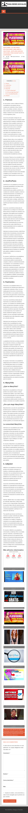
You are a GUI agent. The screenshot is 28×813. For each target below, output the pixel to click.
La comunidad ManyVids (11, 93)
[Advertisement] (14, 21)
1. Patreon (6, 83)
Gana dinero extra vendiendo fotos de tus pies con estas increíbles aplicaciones (13, 734)
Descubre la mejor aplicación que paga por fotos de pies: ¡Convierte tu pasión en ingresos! (13, 730)
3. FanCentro (7, 87)
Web (4, 786)
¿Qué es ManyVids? (10, 90)
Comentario (6, 753)
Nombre (5, 774)
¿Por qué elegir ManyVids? (11, 92)
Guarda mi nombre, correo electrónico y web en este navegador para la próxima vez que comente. (13, 794)
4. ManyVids (7, 88)
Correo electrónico (8, 780)
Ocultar (14, 80)
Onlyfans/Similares (16, 56)
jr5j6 (8, 56)
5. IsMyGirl (6, 95)
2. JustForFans (7, 85)
